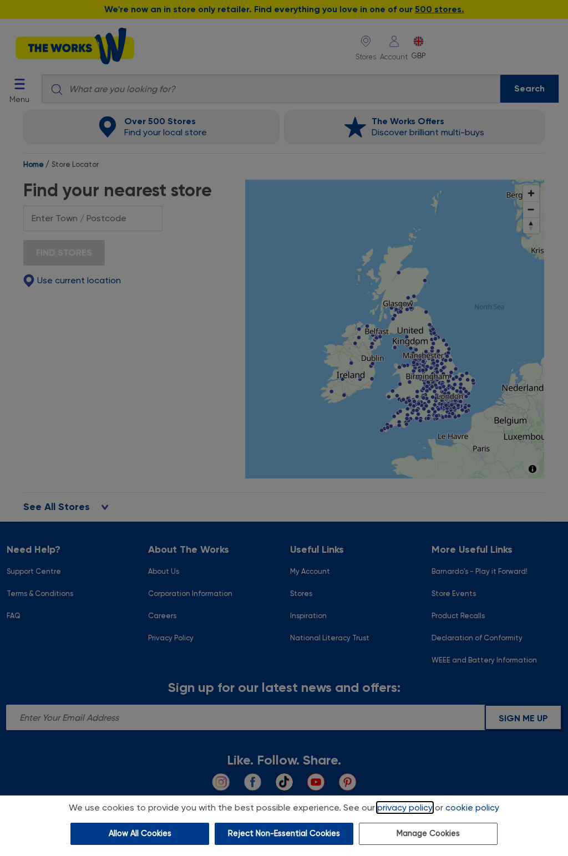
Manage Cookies (428, 833)
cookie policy (472, 807)
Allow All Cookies (140, 833)
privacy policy (405, 807)
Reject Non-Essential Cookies (284, 833)
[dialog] (284, 825)
